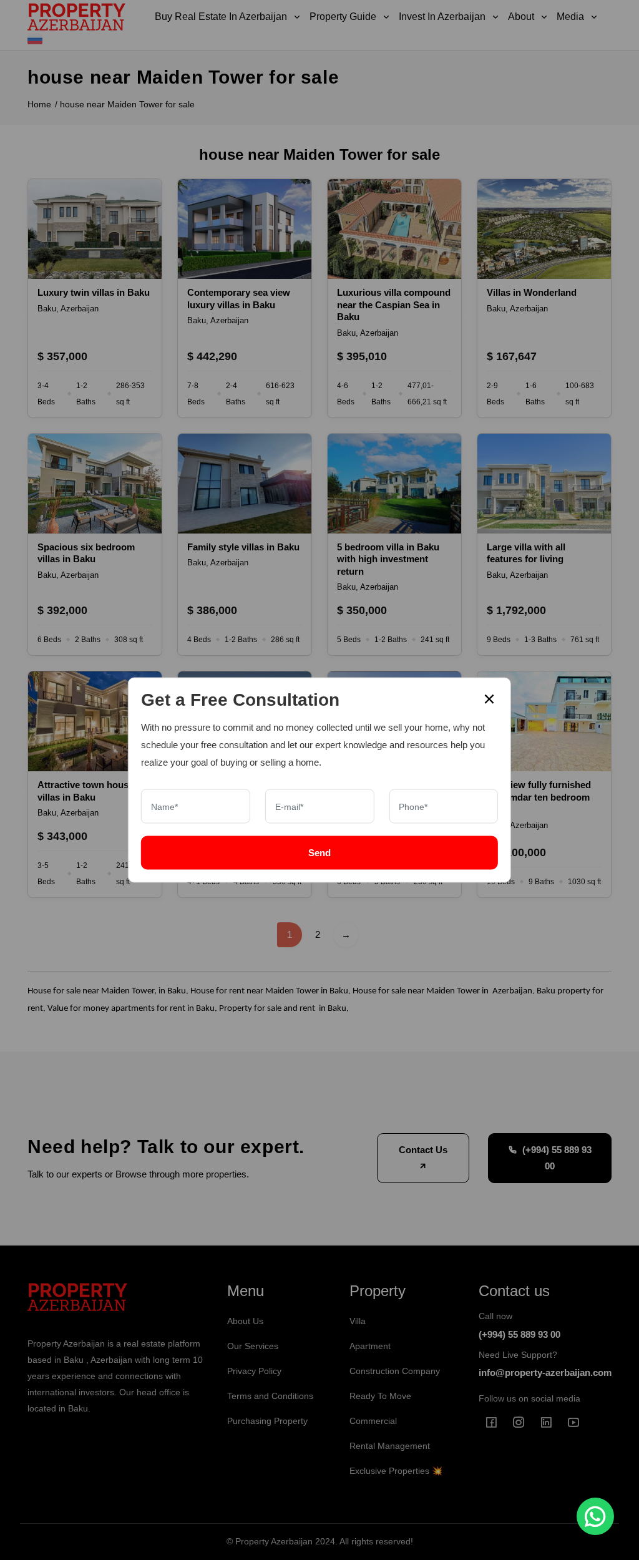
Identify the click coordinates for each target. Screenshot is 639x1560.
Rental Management (389, 1446)
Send (319, 852)
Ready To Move (380, 1396)
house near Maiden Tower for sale (127, 104)
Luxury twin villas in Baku (93, 292)
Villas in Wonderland (532, 292)
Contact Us (423, 1149)
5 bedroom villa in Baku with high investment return (388, 559)
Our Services (252, 1346)
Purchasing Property (267, 1421)
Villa (357, 1321)
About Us (245, 1321)
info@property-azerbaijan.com (545, 1372)
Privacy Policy (254, 1371)
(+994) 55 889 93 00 (557, 1157)
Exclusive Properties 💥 (395, 1471)
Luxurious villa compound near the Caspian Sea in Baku (394, 304)
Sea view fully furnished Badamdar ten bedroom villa (539, 796)
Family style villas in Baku (243, 547)
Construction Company (394, 1371)
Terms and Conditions (270, 1396)
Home (39, 104)
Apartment (370, 1346)
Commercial (373, 1421)
